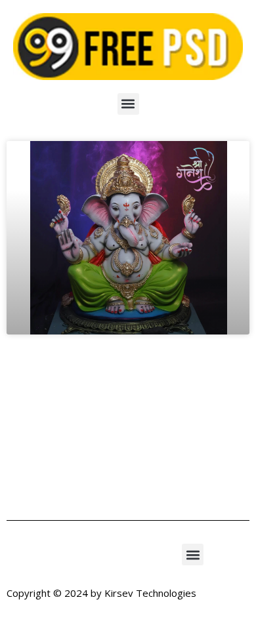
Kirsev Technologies (150, 592)
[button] (128, 104)
